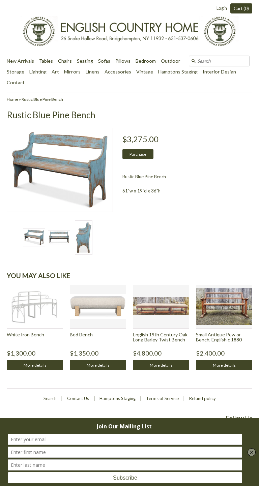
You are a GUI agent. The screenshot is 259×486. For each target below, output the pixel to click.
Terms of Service (162, 398)
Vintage (144, 71)
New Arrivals (20, 61)
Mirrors (72, 71)
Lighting (38, 71)
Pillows (123, 61)
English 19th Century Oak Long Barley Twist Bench (160, 337)
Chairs (65, 61)
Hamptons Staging (178, 71)
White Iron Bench (25, 334)
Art (55, 71)
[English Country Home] (129, 28)
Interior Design (219, 71)
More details (35, 365)
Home (12, 99)
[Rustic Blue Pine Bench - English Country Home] (34, 237)
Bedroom (146, 61)
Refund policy (202, 398)
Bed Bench (81, 334)
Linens (92, 71)
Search (50, 398)
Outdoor (170, 61)
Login (222, 8)
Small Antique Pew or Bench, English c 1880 (219, 337)
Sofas (104, 61)
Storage (15, 71)
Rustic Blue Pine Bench (42, 99)
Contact (16, 82)
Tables (46, 61)
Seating (85, 61)
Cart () (241, 8)
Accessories (118, 71)
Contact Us (78, 398)
